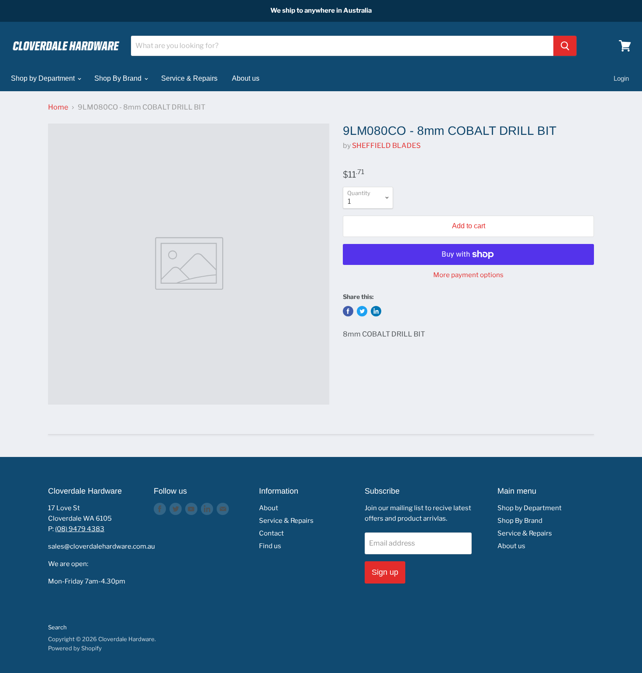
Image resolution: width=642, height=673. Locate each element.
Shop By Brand (118, 78)
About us (245, 78)
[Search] (564, 46)
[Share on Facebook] (348, 311)
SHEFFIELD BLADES (386, 145)
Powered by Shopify (75, 648)
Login (621, 78)
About (268, 508)
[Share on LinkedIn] (376, 311)
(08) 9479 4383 (79, 529)
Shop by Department (43, 78)
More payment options (468, 275)
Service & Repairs (189, 78)
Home (58, 107)
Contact (271, 533)
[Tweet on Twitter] (362, 311)
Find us (270, 546)
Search (57, 627)
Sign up (385, 572)
